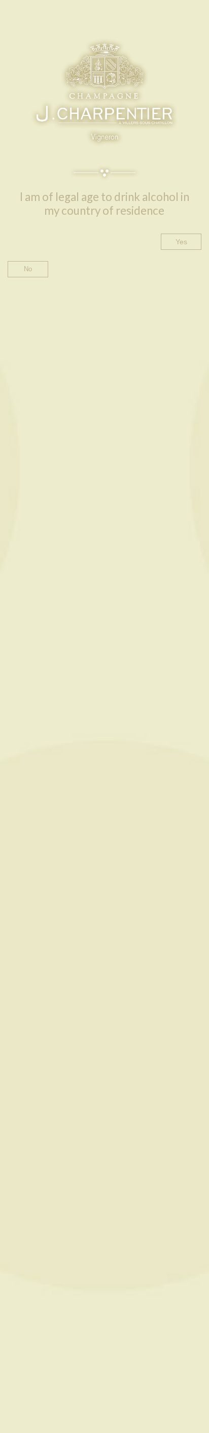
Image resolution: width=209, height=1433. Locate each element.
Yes (181, 242)
